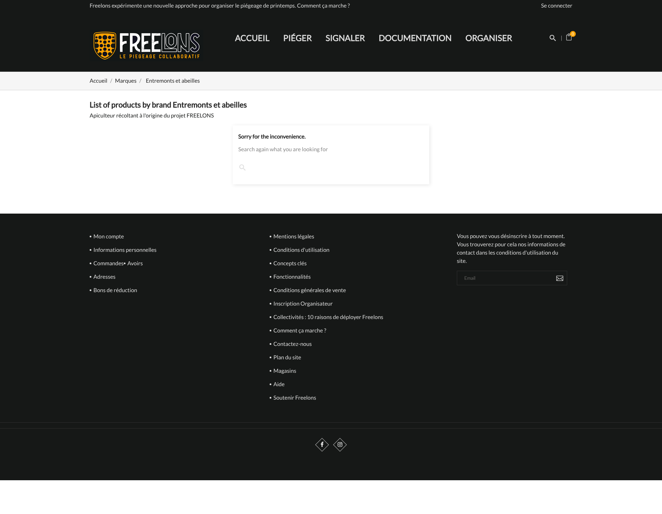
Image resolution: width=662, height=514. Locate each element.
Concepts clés (289, 263)
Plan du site (286, 357)
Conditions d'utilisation (300, 250)
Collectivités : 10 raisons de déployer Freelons (305, 317)
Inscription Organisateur (302, 303)
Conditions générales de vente (305, 290)
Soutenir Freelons (294, 397)
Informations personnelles (124, 250)
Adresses (104, 277)
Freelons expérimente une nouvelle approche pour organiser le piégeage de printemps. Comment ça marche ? (220, 5)
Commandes (108, 263)
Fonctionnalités (291, 277)
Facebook (322, 445)
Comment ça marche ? (299, 330)
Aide (278, 384)
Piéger (297, 38)
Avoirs (135, 263)
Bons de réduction (114, 290)
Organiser (488, 38)
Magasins (284, 371)
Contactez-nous (292, 344)
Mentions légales (293, 236)
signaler (345, 38)
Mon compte (108, 236)
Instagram (340, 445)
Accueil (252, 38)
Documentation (415, 38)
